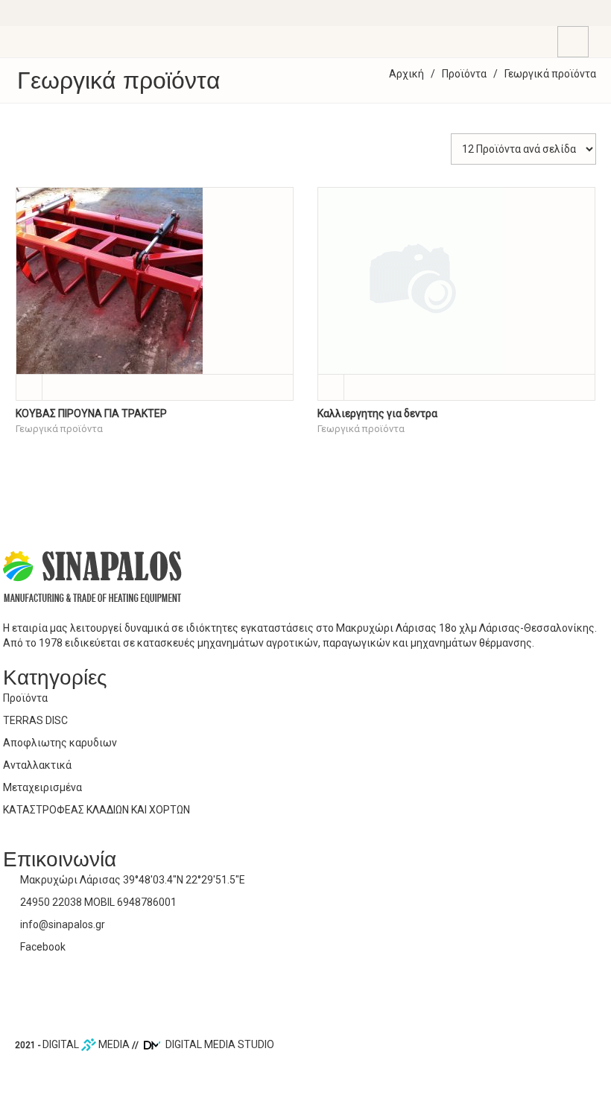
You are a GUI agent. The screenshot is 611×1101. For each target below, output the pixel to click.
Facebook (43, 947)
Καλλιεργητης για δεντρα (377, 413)
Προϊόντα (464, 74)
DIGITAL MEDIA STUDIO (218, 1044)
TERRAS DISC (35, 720)
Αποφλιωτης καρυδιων (60, 743)
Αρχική (406, 74)
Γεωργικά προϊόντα (59, 428)
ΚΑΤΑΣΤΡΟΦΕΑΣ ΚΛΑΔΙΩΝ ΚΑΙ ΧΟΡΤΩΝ (96, 810)
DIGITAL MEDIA (86, 1044)
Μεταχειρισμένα (42, 787)
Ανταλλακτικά (37, 765)
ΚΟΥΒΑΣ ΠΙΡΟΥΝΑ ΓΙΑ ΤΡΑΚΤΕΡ (91, 413)
